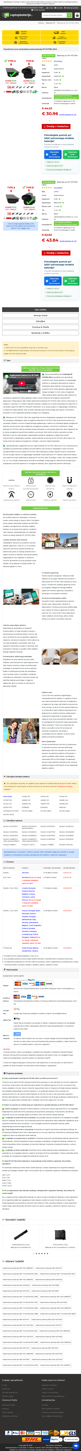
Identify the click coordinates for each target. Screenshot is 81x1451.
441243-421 (7, 804)
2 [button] (36, 1253)
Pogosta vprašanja (49, 1385)
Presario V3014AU (66, 845)
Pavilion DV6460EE (66, 832)
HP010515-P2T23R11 (11, 811)
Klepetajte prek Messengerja (54, 154)
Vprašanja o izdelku (40, 333)
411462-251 (26, 796)
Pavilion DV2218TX (10, 826)
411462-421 (63, 796)
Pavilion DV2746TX (47, 826)
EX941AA (62, 807)
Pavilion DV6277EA (47, 832)
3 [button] (39, 1253)
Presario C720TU (28, 845)
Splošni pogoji (8, 1396)
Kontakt (59, 8)
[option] (20, 72)
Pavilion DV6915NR (47, 839)
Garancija (6, 1389)
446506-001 (26, 804)
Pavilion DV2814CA (66, 826)
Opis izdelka (40, 310)
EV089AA (25, 807)
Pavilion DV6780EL (66, 836)
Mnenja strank (40, 315)
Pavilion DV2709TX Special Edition (29, 827)
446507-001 (44, 804)
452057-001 (7, 807)
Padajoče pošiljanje (10, 1416)
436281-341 (44, 800)
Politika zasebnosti (10, 1392)
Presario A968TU (9, 845)
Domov (41, 23)
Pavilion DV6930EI (66, 839)
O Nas (50, 8)
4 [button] (42, 1253)
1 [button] (33, 1253)
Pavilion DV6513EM (10, 836)
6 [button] (47, 1253)
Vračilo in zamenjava (50, 1392)
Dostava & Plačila (40, 327)
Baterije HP (50, 23)
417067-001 (7, 800)
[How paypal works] (50, 1439)
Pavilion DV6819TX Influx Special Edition (11, 840)
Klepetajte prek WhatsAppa (73, 154)
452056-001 (63, 804)
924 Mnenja (58, 61)
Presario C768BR (47, 845)
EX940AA (44, 807)
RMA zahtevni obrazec (51, 1409)
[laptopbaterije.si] (18, 17)
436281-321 (26, 800)
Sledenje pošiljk (72, 8)
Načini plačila (7, 1412)
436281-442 (63, 800)
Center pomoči (39, 10)
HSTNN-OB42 (64, 811)
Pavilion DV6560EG (29, 836)
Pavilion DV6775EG (47, 836)
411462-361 (44, 796)
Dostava (5, 1409)
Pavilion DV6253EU (29, 832)
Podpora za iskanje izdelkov (53, 1412)
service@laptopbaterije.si (52, 1416)
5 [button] (44, 1253)
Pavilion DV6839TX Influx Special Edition (30, 840)
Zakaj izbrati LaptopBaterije (53, 1396)
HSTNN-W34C (8, 815)
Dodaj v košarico (58, 126)
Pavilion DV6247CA (10, 832)
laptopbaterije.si (39, 1445)
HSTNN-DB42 (45, 811)
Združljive (40, 321)
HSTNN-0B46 (27, 811)
